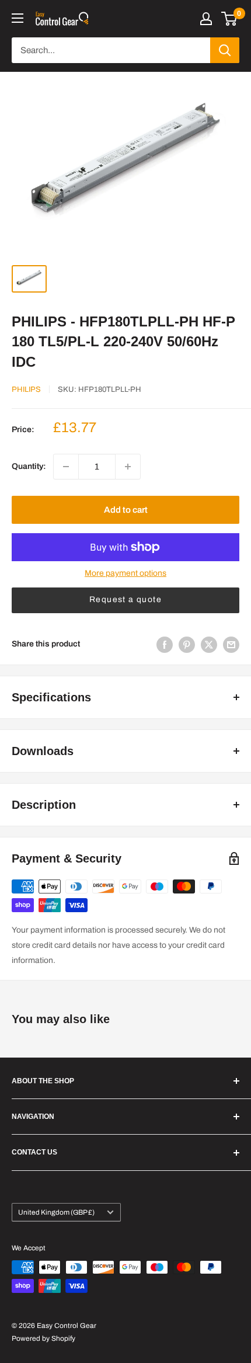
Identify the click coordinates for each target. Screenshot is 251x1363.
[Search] (224, 50)
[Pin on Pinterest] (187, 645)
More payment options (125, 573)
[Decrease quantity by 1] (66, 466)
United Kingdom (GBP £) (56, 1212)
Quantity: (29, 466)
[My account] (206, 18)
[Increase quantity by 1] (128, 466)
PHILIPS (26, 389)
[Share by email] (231, 645)
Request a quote (125, 599)
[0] (229, 19)
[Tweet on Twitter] (209, 645)
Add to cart (126, 509)
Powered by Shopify (43, 1338)
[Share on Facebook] (164, 645)
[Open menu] (17, 18)
